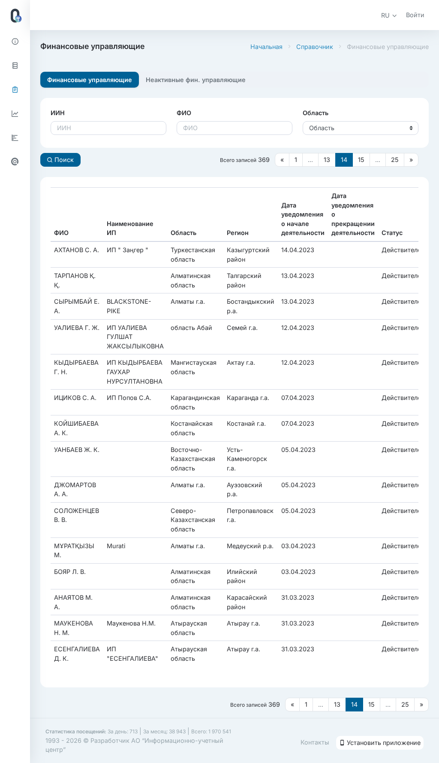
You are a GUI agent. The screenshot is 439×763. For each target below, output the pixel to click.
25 (395, 159)
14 (344, 159)
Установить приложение (383, 742)
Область (315, 112)
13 (327, 159)
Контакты (315, 742)
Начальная (266, 46)
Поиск (63, 159)
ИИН (58, 112)
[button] (389, 15)
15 (361, 159)
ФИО (184, 112)
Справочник (314, 46)
